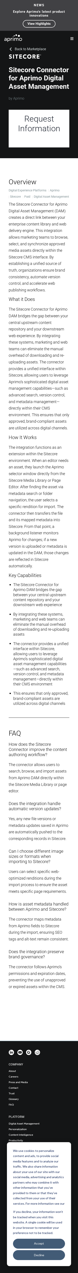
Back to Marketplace (30, 49)
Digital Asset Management (24, 1123)
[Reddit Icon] (37, 1052)
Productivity (16, 1140)
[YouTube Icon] (20, 1052)
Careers (13, 1076)
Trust (12, 1093)
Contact (13, 1087)
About (12, 1071)
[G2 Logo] (28, 1052)
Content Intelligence (21, 1134)
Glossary (14, 1099)
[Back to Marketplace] (11, 49)
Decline (39, 1255)
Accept (39, 1243)
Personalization (18, 1129)
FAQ (11, 1104)
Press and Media (18, 1082)
